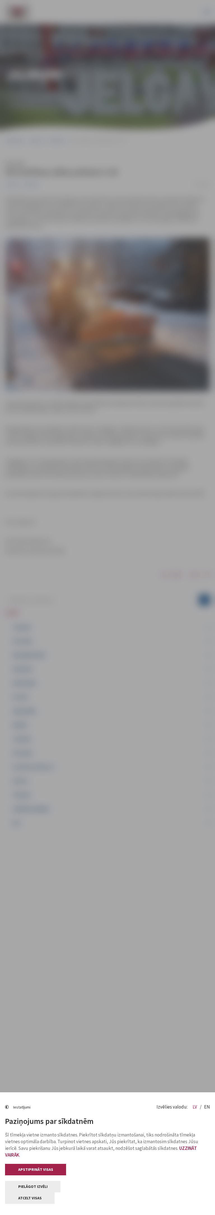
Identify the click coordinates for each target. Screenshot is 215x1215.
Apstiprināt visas (35, 1169)
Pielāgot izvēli (33, 1186)
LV (195, 1107)
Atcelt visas (30, 1197)
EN (207, 1107)
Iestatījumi (22, 1107)
